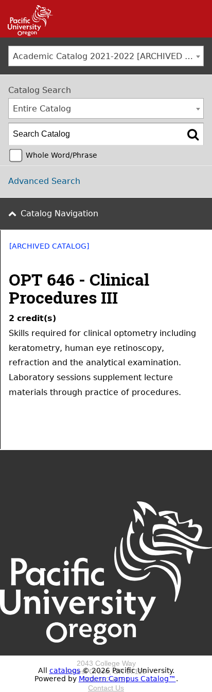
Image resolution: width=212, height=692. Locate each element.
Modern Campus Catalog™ (127, 679)
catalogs (64, 670)
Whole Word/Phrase (61, 155)
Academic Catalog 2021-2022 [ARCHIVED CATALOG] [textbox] (108, 56)
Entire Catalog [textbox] (42, 109)
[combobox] (106, 56)
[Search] (193, 134)
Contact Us (106, 688)
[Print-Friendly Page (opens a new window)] (183, 249)
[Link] (26, 33)
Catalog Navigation (59, 213)
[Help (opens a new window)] (197, 249)
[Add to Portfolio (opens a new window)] (157, 249)
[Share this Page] (170, 249)
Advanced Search (44, 181)
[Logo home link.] (106, 655)
